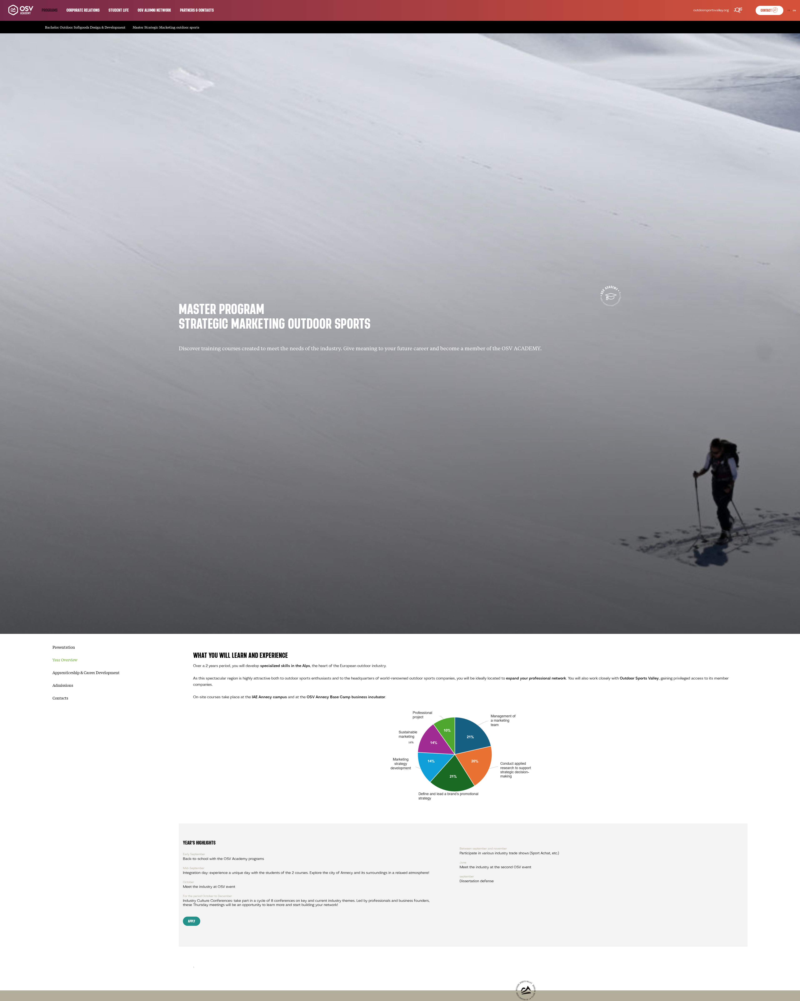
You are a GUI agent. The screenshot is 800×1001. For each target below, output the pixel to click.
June (463, 862)
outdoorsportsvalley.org (711, 10)
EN (794, 11)
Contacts (60, 698)
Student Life (119, 10)
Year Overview (64, 659)
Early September (194, 854)
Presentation (63, 647)
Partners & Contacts (197, 10)
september (467, 876)
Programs (50, 10)
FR (789, 11)
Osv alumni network (154, 10)
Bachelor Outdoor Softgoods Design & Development (85, 27)
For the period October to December (207, 896)
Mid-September (193, 868)
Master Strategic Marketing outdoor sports (166, 27)
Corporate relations (83, 10)
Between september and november (483, 848)
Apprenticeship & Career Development (86, 672)
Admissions (62, 685)
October (188, 882)
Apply (191, 921)
